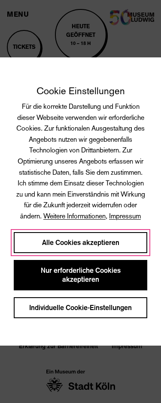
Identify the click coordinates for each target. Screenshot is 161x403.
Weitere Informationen (74, 216)
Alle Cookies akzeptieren (80, 243)
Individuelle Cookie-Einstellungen (80, 308)
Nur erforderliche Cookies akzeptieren (81, 275)
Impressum (125, 216)
